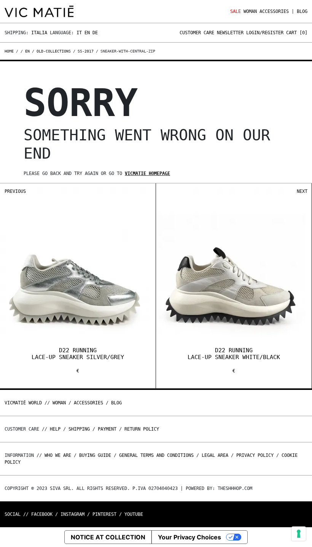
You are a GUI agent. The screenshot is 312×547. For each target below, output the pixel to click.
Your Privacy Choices (189, 537)
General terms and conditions (156, 455)
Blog (302, 11)
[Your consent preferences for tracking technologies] (298, 533)
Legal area (215, 455)
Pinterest (104, 514)
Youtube (133, 514)
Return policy (141, 429)
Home (10, 51)
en (27, 51)
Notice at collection (108, 537)
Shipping (79, 429)
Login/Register (264, 32)
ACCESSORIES (274, 11)
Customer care (197, 32)
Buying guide (95, 455)
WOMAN (250, 11)
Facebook (42, 514)
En (87, 32)
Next (302, 191)
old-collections (54, 51)
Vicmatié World (23, 402)
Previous (15, 191)
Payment (107, 429)
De (95, 32)
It (79, 32)
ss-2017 (86, 51)
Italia (39, 32)
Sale (235, 11)
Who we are (58, 455)
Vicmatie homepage (147, 173)
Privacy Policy (255, 455)
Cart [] (296, 32)
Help (55, 429)
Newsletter (230, 32)
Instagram (72, 514)
